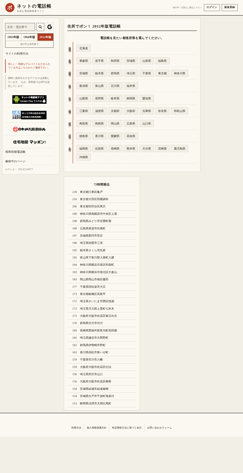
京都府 (115, 111)
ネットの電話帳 (34, 6)
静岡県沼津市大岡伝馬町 (95, 403)
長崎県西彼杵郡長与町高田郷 (98, 330)
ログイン (212, 7)
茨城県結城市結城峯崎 (94, 388)
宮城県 (131, 60)
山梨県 (83, 98)
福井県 (131, 85)
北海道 (83, 48)
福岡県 (83, 148)
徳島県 (83, 136)
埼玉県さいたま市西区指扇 (97, 301)
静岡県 (131, 98)
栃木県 (99, 73)
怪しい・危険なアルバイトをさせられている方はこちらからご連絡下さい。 (29, 66)
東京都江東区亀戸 (91, 191)
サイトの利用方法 (17, 53)
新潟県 (83, 85)
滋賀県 (99, 111)
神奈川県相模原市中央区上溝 (98, 213)
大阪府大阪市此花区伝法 (95, 366)
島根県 (99, 123)
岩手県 (99, 60)
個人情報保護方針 (97, 427)
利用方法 (76, 427)
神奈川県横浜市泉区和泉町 (97, 264)
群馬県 (115, 73)
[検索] (40, 27)
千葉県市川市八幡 (91, 359)
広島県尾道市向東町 (93, 228)
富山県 (99, 85)
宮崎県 (162, 148)
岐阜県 (115, 98)
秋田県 (115, 60)
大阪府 (131, 111)
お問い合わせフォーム (159, 427)
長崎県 (115, 148)
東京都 (162, 73)
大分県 (146, 148)
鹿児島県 (179, 148)
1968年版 (29, 37)
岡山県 (115, 123)
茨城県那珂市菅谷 (91, 235)
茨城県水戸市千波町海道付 (97, 396)
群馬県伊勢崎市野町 (93, 345)
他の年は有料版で (29, 44)
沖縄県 (83, 157)
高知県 (131, 136)
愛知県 (146, 98)
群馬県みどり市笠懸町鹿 (95, 221)
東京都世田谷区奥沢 (93, 206)
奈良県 (162, 111)
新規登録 (229, 7)
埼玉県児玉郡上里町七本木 (97, 308)
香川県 (99, 136)
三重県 (83, 111)
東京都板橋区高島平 (93, 294)
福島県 (162, 60)
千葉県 (146, 73)
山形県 (146, 60)
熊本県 (131, 148)
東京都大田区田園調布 (94, 199)
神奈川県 (179, 73)
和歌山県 (179, 111)
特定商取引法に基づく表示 (127, 427)
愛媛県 (115, 136)
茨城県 (83, 73)
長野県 (99, 98)
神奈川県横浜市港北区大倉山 (98, 272)
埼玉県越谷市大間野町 (94, 337)
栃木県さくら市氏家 (93, 250)
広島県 (131, 123)
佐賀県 (99, 148)
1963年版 (13, 37)
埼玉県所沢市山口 (91, 374)
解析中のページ (15, 161)
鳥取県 (83, 123)
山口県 (146, 123)
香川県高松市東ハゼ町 (94, 352)
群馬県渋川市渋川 (91, 323)
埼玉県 (131, 73)
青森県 (83, 60)
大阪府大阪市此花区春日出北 (98, 315)
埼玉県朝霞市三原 (91, 242)
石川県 (115, 85)
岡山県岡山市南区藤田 (94, 279)
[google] (50, 27)
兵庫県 (146, 111)
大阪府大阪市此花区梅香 (95, 381)
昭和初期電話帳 (15, 152)
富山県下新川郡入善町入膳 (97, 257)
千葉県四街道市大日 (93, 286)
